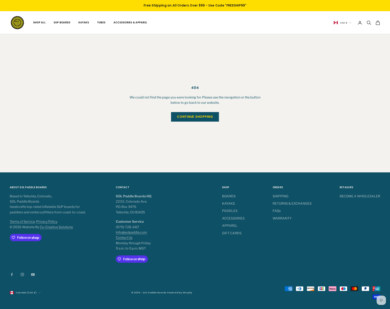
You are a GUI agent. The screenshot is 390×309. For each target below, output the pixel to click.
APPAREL (229, 226)
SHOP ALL (39, 22)
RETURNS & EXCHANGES (292, 203)
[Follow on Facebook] (12, 274)
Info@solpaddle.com (131, 232)
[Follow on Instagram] (22, 274)
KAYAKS (83, 22)
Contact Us (124, 238)
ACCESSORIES (233, 218)
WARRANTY (282, 218)
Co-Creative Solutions (56, 227)
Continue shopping (195, 117)
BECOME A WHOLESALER (360, 196)
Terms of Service (22, 222)
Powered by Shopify (179, 292)
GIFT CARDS (232, 233)
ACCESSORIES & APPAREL (130, 22)
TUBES (101, 22)
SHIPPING (280, 196)
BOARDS (229, 196)
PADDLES (229, 211)
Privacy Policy (46, 222)
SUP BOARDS (62, 22)
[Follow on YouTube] (33, 274)
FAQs (277, 211)
